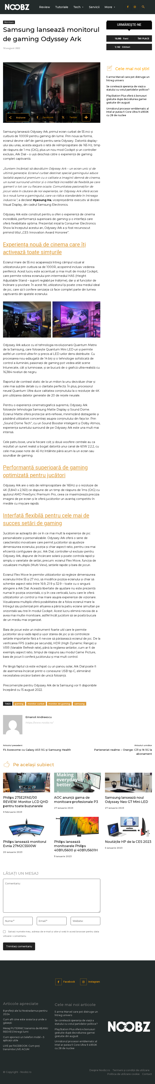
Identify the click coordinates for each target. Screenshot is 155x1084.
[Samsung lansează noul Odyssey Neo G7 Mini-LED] (128, 782)
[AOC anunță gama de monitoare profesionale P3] (77, 782)
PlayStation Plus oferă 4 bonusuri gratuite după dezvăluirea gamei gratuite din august (126, 99)
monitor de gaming (59, 703)
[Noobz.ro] (17, 7)
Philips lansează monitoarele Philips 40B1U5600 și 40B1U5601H (76, 846)
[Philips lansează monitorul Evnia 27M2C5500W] (26, 827)
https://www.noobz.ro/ (39, 722)
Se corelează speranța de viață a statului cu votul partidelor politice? (127, 88)
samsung (79, 703)
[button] (143, 7)
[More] (86, 117)
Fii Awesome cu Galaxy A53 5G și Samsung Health (37, 749)
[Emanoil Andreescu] (12, 724)
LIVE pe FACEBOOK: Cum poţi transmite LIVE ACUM (21, 1047)
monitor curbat (36, 703)
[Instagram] (135, 7)
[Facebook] (128, 7)
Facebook (69, 982)
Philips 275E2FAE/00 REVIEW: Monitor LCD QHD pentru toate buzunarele (25, 802)
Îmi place (143, 38)
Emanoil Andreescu (38, 717)
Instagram (94, 982)
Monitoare (9, 22)
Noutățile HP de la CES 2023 (128, 842)
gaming (19, 703)
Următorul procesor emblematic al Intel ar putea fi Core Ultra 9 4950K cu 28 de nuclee (127, 112)
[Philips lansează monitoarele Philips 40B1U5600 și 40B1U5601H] (77, 827)
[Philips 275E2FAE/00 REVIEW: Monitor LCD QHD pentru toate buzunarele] (26, 782)
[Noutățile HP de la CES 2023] (128, 827)
